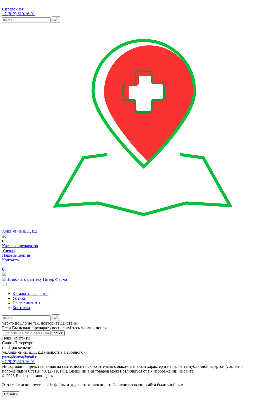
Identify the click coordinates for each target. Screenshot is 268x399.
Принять (10, 394)
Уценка (8, 250)
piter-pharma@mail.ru (20, 357)
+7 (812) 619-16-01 (18, 11)
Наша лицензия (16, 255)
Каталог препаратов (20, 246)
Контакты (11, 260)
